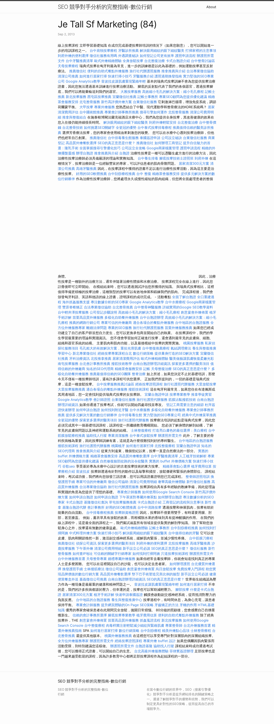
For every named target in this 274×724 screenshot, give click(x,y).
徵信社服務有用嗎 (103, 55)
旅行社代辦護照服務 (145, 71)
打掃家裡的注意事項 (200, 50)
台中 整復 (143, 174)
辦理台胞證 (84, 153)
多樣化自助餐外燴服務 (121, 317)
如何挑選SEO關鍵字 (99, 127)
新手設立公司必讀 (136, 548)
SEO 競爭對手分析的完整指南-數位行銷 (105, 6)
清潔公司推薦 (68, 76)
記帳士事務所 (147, 97)
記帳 (146, 369)
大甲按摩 (86, 107)
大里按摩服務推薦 (72, 389)
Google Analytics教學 (83, 81)
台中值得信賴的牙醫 (183, 533)
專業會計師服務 (129, 492)
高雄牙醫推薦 (86, 168)
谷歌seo (68, 466)
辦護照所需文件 (170, 435)
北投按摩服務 (178, 543)
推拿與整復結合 (74, 117)
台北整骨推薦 (122, 307)
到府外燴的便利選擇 (74, 55)
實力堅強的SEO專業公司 (162, 415)
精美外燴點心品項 (176, 630)
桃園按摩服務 (194, 343)
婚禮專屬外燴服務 (122, 559)
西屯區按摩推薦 (99, 97)
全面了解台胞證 (184, 297)
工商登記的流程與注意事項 (183, 502)
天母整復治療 (161, 369)
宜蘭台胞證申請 (156, 394)
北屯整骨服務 (90, 102)
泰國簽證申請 (150, 138)
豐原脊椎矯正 (73, 307)
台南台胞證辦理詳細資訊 (152, 363)
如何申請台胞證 (88, 410)
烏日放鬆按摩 (166, 569)
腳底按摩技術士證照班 (177, 158)
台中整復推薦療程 (156, 348)
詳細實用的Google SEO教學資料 (187, 307)
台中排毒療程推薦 (100, 512)
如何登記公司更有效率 (157, 55)
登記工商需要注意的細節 (185, 405)
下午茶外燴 (84, 548)
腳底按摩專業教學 (122, 615)
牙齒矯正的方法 (167, 605)
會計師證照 (101, 399)
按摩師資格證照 (127, 512)
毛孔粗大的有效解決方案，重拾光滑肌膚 (110, 348)
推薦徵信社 (77, 71)
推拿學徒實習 (201, 394)
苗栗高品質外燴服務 (88, 317)
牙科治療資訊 (79, 358)
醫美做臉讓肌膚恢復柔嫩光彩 (191, 358)
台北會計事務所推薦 (94, 363)
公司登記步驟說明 (103, 312)
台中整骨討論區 (203, 61)
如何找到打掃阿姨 (146, 553)
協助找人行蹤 (96, 435)
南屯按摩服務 (68, 363)
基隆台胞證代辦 (74, 507)
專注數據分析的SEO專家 (109, 302)
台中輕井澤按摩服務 (74, 312)
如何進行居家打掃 (93, 76)
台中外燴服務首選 (71, 559)
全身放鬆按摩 (133, 61)
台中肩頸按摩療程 (104, 50)
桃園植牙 (118, 446)
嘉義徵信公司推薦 (93, 579)
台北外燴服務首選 (197, 625)
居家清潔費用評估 (126, 358)
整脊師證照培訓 (198, 476)
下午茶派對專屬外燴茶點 (138, 497)
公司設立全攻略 (134, 148)
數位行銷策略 (143, 353)
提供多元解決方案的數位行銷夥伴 (91, 415)
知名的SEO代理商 (100, 369)
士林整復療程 (141, 430)
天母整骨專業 (96, 559)
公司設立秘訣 (171, 138)
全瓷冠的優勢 (126, 127)
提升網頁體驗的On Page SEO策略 (127, 605)
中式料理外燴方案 (83, 533)
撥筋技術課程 (139, 389)
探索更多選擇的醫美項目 (190, 363)
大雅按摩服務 (131, 91)
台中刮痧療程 (151, 630)
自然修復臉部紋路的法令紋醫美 (124, 461)
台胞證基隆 (143, 646)
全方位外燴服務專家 (74, 641)
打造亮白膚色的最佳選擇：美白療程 (179, 430)
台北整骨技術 (72, 127)
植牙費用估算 (201, 466)
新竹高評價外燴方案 (116, 102)
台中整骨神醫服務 (148, 307)
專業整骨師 (173, 625)
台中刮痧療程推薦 (122, 174)
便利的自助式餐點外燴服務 (107, 71)
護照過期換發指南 (168, 76)
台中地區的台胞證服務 (192, 322)
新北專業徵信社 (85, 353)
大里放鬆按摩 (206, 384)
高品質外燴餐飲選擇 (82, 143)
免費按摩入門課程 (191, 569)
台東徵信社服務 (145, 102)
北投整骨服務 (178, 112)
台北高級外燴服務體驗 (152, 651)
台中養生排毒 (148, 158)
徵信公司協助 (118, 482)
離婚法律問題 (96, 328)
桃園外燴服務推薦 (118, 636)
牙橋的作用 (188, 605)
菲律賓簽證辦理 (182, 651)
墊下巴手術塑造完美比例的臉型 (156, 574)
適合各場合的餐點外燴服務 (153, 322)
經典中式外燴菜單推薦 (199, 415)
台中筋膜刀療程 (201, 538)
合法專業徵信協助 (200, 71)
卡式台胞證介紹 (178, 61)
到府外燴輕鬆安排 (162, 122)
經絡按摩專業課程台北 (115, 353)
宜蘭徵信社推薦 (124, 97)
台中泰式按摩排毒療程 (155, 127)
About (211, 7)
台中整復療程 (95, 625)
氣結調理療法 (181, 348)
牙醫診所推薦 (128, 50)
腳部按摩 (182, 589)
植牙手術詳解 (104, 594)
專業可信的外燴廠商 (116, 322)
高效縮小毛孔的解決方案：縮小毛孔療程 (173, 91)
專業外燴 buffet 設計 (159, 641)
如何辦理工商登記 (168, 143)
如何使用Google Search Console (168, 492)
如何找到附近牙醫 (114, 410)
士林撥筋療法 (94, 569)
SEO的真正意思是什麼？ (116, 143)
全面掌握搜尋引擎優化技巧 (100, 148)
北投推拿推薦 (101, 358)
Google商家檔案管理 (163, 148)
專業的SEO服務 (120, 328)
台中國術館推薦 (91, 112)
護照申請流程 (185, 55)
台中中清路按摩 (149, 507)
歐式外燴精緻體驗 (108, 61)
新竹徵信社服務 (198, 482)
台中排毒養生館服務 (124, 138)
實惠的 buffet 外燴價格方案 (170, 461)
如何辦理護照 (180, 564)
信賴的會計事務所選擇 (90, 615)
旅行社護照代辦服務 (179, 384)
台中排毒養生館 (130, 415)
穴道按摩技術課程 (175, 553)
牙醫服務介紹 (143, 76)
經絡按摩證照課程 (149, 384)
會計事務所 (95, 507)
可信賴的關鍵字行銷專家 (112, 553)
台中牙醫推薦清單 (79, 61)
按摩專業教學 (180, 394)
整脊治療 (139, 374)
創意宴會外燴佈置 (194, 312)
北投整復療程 (165, 446)
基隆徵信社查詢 (96, 502)
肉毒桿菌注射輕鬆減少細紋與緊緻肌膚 (135, 625)
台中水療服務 (140, 410)
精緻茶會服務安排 (166, 174)
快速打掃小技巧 (120, 76)
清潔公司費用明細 (143, 482)
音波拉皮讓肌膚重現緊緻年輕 (123, 81)
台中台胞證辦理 (152, 317)
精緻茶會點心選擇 (176, 466)
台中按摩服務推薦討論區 (116, 384)
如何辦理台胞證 (170, 497)
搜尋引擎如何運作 (153, 112)
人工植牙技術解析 (193, 456)
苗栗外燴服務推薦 (178, 328)
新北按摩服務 (76, 97)
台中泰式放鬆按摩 (144, 435)
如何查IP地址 (83, 553)
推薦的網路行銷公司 (84, 322)
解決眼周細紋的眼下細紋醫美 (162, 50)
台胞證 (124, 153)
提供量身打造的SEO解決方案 (177, 353)
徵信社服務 (198, 548)
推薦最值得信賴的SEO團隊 (110, 374)
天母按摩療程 (68, 66)
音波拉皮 (83, 471)
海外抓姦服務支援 (76, 302)
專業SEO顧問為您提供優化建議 (183, 97)
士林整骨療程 (201, 630)
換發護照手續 (72, 569)
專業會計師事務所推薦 (121, 112)
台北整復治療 (154, 61)
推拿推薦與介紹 (173, 71)
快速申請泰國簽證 (129, 594)
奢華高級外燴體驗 (171, 482)
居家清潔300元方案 (194, 163)
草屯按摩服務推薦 (123, 502)
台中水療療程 (176, 302)
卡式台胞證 (74, 502)
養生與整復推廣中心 (126, 600)
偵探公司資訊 (86, 543)
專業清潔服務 (118, 435)
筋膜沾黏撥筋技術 (182, 399)
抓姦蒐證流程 (150, 620)
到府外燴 (201, 158)
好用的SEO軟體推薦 (91, 174)
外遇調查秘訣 (128, 55)
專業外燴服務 (104, 107)
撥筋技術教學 (122, 363)
